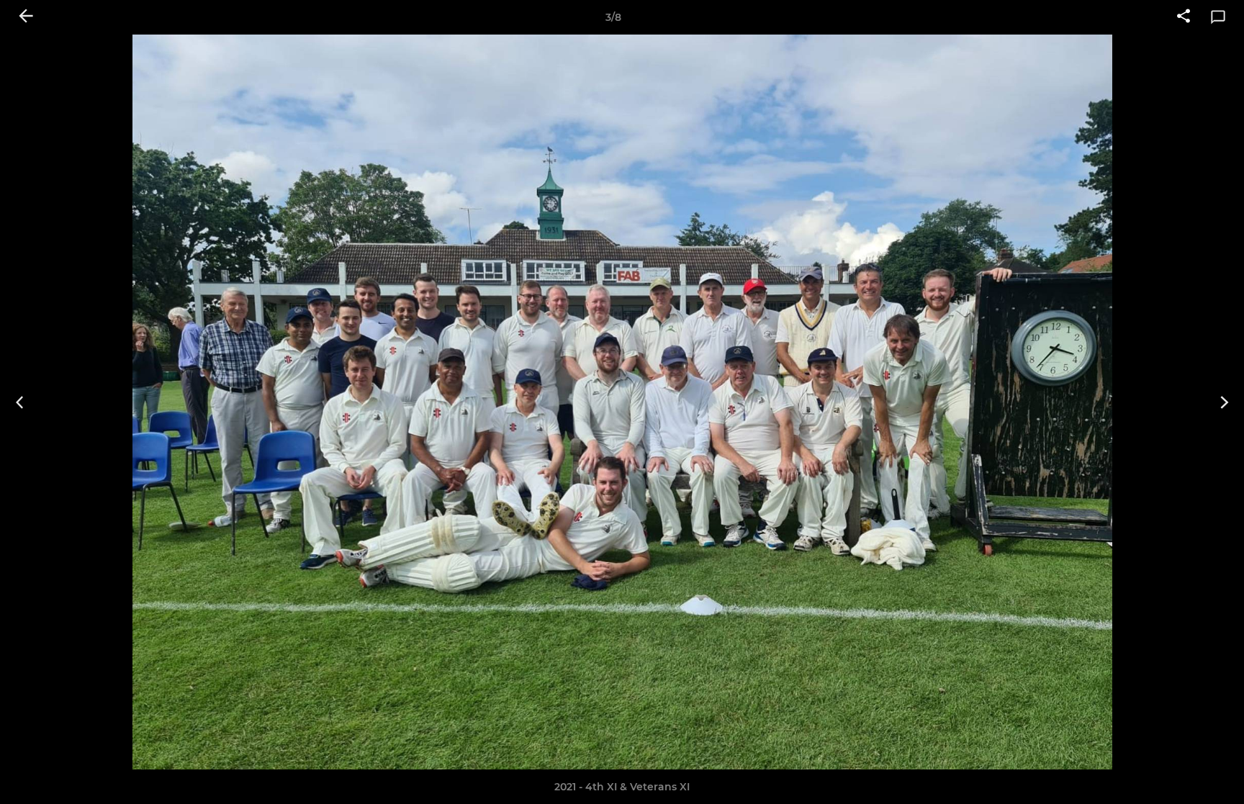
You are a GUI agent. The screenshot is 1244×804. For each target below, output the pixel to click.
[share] (1183, 17)
